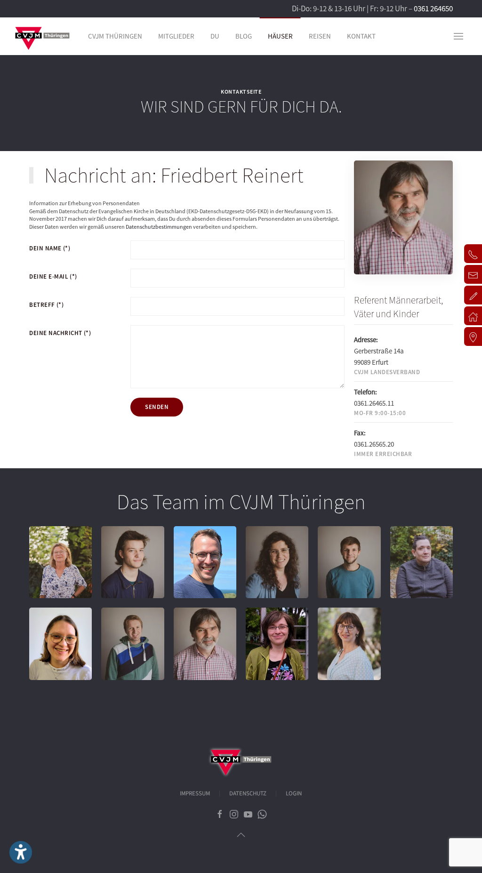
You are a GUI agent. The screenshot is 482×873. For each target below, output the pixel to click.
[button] (458, 36)
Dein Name (49, 248)
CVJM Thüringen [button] (115, 36)
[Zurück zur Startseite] (42, 36)
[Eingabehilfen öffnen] (20, 852)
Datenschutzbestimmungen (159, 226)
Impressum (195, 793)
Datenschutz (247, 793)
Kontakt (361, 36)
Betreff (46, 305)
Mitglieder (176, 36)
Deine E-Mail (53, 276)
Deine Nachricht (60, 333)
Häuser (280, 36)
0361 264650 (433, 8)
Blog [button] (243, 36)
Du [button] (214, 36)
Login (294, 793)
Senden (157, 407)
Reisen (320, 36)
